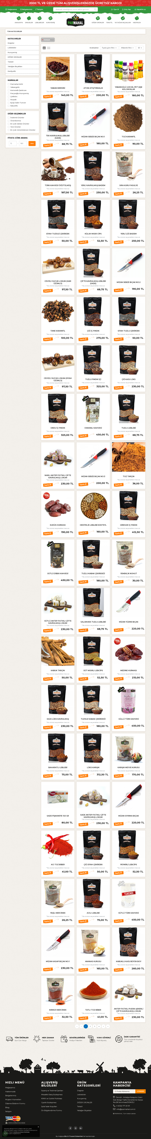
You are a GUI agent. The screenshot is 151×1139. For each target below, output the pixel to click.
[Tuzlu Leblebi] (128, 408)
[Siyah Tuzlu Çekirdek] (128, 311)
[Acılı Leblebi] (93, 893)
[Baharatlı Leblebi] (58, 748)
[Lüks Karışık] (93, 748)
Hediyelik (137, 22)
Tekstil (109, 22)
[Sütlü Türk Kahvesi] (128, 893)
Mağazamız (12, 9)
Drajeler (29, 22)
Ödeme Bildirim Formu (15, 1103)
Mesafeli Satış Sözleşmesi (51, 1094)
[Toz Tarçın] (128, 457)
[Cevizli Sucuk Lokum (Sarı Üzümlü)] (58, 262)
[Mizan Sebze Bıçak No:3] (93, 457)
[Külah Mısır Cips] (93, 214)
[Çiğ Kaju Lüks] (128, 360)
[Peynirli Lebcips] (128, 845)
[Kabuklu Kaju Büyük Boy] (128, 942)
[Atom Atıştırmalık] (93, 68)
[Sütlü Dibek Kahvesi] (58, 554)
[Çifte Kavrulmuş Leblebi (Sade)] (93, 262)
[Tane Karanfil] (58, 311)
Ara (32, 143)
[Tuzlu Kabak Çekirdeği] (93, 554)
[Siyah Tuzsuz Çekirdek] (58, 214)
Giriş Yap (127, 9)
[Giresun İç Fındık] (128, 505)
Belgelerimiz (27, 9)
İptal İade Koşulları (49, 1106)
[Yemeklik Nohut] (128, 554)
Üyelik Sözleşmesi (48, 1102)
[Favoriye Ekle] (45, 78)
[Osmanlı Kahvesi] (93, 408)
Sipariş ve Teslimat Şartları (52, 1091)
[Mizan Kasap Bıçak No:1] (58, 942)
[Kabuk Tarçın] (58, 651)
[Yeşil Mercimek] (58, 893)
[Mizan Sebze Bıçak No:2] (128, 262)
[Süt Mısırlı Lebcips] (93, 651)
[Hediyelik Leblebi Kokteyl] (93, 505)
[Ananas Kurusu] (93, 942)
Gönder (140, 1091)
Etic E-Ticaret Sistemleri (73, 1136)
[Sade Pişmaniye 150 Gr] (58, 796)
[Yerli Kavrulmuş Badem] (93, 166)
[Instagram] (75, 1128)
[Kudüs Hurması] (58, 505)
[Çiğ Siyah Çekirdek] (93, 845)
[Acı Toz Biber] (58, 845)
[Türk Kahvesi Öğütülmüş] (58, 166)
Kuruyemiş (50, 22)
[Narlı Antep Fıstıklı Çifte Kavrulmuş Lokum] (58, 457)
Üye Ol (116, 9)
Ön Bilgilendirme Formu (51, 1110)
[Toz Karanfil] (128, 117)
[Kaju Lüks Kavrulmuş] (58, 699)
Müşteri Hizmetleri (13, 1099)
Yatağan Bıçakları (123, 22)
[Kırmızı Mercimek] (58, 990)
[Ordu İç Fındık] (58, 408)
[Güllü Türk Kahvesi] (128, 699)
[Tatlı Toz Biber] (93, 990)
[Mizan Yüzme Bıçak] (128, 602)
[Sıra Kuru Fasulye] (128, 166)
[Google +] (81, 1128)
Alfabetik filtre (126, 48)
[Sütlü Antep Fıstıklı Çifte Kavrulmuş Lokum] (58, 602)
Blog (7, 1107)
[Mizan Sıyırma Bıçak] (128, 796)
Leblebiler (39, 22)
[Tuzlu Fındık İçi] (93, 360)
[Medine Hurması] (128, 651)
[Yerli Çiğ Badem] (128, 214)
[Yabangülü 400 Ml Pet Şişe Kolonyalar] (128, 68)
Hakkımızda (10, 1092)
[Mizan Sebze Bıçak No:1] (93, 117)
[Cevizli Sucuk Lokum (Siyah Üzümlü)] (58, 360)
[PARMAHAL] (75, 20)
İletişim (40, 9)
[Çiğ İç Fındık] (93, 311)
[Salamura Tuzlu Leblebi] (93, 602)
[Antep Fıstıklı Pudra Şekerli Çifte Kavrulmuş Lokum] (128, 990)
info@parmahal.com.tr (125, 1109)
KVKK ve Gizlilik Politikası (51, 1098)
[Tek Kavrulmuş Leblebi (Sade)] (58, 117)
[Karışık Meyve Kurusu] (128, 748)
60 (139, 48)
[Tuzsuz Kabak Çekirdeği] (93, 699)
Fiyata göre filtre (108, 48)
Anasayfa (19, 22)
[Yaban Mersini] (58, 68)
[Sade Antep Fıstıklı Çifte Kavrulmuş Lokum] (93, 796)
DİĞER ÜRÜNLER (98, 22)
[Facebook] (70, 1128)
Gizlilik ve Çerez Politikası (21, 1132)
